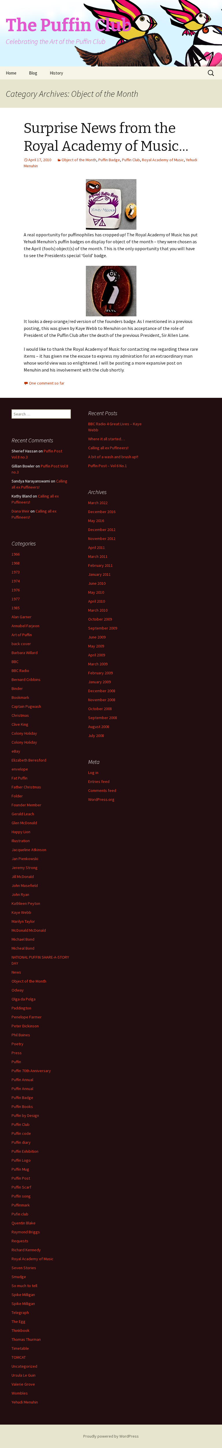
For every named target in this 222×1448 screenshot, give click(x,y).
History (56, 73)
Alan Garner (22, 616)
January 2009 (99, 681)
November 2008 (101, 699)
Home (11, 73)
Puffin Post (21, 1178)
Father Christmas (26, 787)
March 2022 (98, 502)
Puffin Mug (20, 1169)
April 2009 (96, 655)
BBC (15, 661)
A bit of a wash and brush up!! (113, 456)
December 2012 (101, 529)
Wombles (20, 1393)
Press (17, 1052)
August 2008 (98, 726)
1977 (16, 599)
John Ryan (20, 894)
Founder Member (26, 804)
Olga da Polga (24, 999)
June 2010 (97, 583)
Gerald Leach (23, 813)
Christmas (20, 715)
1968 (16, 563)
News (16, 972)
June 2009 (97, 637)
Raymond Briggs (26, 1231)
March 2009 (98, 664)
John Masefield (25, 885)
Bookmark (20, 697)
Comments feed (102, 790)
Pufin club (20, 1214)
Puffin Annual (22, 1079)
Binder (17, 688)
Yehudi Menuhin (25, 1402)
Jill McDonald (23, 876)
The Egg (18, 1321)
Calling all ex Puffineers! (108, 447)
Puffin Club (131, 159)
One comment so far (46, 383)
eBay (16, 751)
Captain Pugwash (26, 706)
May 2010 (96, 592)
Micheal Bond (23, 948)
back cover (21, 643)
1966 (16, 554)
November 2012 (101, 538)
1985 (16, 607)
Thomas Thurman (26, 1339)
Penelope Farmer (27, 1017)
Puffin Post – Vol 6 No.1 (107, 465)
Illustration (21, 840)
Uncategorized (24, 1366)
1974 (16, 581)
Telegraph (20, 1312)
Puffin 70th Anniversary (31, 1070)
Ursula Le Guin (24, 1375)
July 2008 (96, 735)
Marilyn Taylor (23, 921)
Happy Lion (21, 831)
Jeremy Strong (25, 867)
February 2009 (100, 672)
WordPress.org (101, 799)
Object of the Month (79, 159)
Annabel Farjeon (25, 625)
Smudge (19, 1276)
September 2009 (102, 628)
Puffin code (21, 1133)
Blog (33, 73)
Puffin (16, 1061)
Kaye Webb (21, 912)
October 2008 (100, 708)
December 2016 (101, 511)
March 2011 (98, 556)
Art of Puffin (22, 634)
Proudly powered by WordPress (111, 1436)
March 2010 (98, 610)
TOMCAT (19, 1357)
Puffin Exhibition (25, 1151)
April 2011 (96, 547)
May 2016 (96, 520)
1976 (16, 590)
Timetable (20, 1348)
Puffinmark (21, 1205)
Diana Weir (20, 511)
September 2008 (102, 717)
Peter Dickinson (25, 1026)
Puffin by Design (25, 1115)
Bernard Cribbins (26, 679)
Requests (20, 1240)
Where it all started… (106, 438)
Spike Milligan (23, 1294)
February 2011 (100, 565)
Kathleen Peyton (26, 903)
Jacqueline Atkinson (29, 849)
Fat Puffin (19, 778)
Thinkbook (20, 1330)
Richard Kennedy (26, 1249)
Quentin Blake (24, 1223)
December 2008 (101, 690)
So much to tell (24, 1285)
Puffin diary (21, 1142)
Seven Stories (24, 1267)
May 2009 (96, 646)
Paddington (21, 1008)
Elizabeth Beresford (29, 760)
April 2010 (96, 601)
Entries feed (99, 781)
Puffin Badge (109, 159)
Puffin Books (22, 1106)
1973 (16, 572)
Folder (17, 796)
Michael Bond (23, 939)
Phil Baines (21, 1034)
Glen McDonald (24, 822)
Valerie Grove (23, 1384)
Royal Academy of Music (163, 159)
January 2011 (99, 574)
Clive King (20, 724)
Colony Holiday (24, 733)
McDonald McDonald (29, 930)
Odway (18, 990)
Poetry (17, 1043)
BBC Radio (20, 670)
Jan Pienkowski (25, 858)
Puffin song (21, 1196)
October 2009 (100, 619)
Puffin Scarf (21, 1187)
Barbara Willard (25, 652)
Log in (93, 772)
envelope (20, 769)
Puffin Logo (21, 1160)
